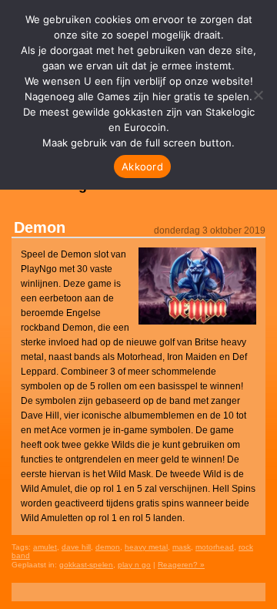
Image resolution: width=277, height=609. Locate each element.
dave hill (76, 547)
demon (107, 547)
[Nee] (257, 95)
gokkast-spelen (86, 564)
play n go (134, 564)
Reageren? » (181, 564)
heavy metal (146, 547)
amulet (45, 547)
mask (181, 547)
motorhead (214, 547)
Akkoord (142, 166)
